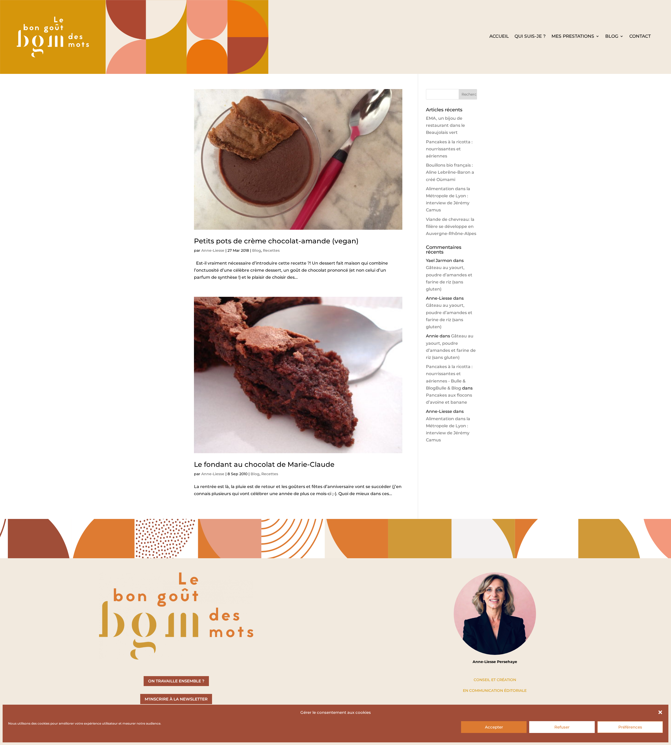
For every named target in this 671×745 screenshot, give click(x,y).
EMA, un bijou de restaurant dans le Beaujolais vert (445, 125)
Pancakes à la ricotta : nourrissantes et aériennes (449, 148)
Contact (640, 36)
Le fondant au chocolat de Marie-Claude (264, 464)
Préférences (630, 727)
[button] (660, 712)
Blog (611, 36)
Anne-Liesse (212, 250)
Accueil (499, 36)
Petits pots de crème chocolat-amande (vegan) (276, 241)
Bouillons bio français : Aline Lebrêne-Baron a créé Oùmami (450, 172)
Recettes (271, 250)
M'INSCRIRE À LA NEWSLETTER (176, 699)
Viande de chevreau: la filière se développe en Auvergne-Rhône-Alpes (451, 226)
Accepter (494, 727)
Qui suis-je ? (530, 36)
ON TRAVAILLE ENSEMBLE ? (176, 680)
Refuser (562, 727)
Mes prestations (572, 36)
